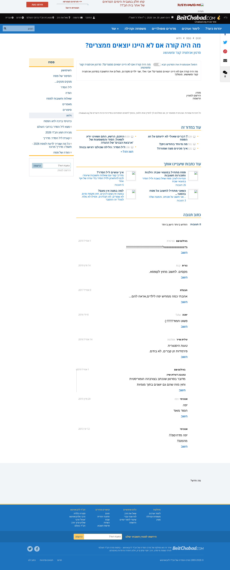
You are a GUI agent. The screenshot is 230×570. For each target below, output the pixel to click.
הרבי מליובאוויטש (77, 516)
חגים (198, 38)
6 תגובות (119, 185)
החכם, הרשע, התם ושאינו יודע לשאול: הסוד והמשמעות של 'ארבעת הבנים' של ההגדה (109, 139)
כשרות (107, 522)
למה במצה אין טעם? (111, 190)
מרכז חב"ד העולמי (106, 547)
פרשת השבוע (103, 525)
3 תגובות (181, 200)
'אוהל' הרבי (80, 519)
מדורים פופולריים (164, 29)
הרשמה (132, 522)
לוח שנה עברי (130, 516)
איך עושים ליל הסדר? (110, 172)
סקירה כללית (79, 513)
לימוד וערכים (191, 29)
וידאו (178, 38)
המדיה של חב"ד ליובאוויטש (172, 560)
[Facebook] (37, 549)
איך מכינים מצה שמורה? (172, 148)
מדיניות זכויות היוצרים (102, 113)
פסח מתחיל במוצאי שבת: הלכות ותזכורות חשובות (165, 174)
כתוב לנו (32, 560)
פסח (188, 38)
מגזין (158, 519)
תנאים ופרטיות (46, 560)
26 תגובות (181, 185)
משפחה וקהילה (135, 29)
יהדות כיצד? (213, 29)
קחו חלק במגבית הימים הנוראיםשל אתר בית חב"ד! (124, 3)
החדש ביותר (180, 224)
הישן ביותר (167, 224)
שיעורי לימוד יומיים (128, 519)
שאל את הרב (62, 17)
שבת (107, 519)
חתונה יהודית (103, 516)
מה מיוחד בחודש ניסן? (173, 144)
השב (184, 252)
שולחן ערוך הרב (78, 522)
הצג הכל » (127, 151)
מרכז (188, 560)
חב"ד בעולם (80, 525)
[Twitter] (30, 549)
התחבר (88, 17)
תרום (18, 17)
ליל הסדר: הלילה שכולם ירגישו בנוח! (102, 147)
